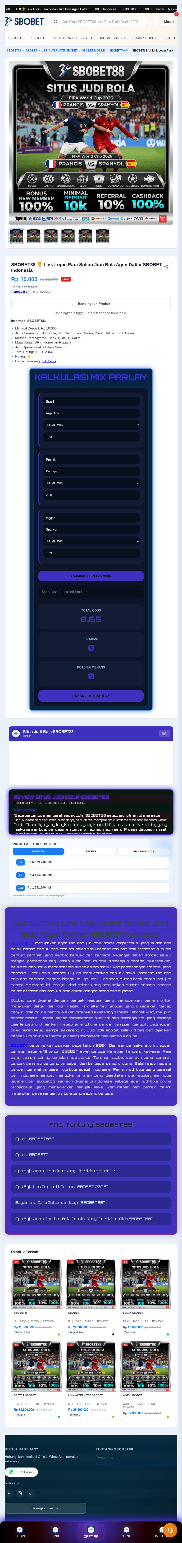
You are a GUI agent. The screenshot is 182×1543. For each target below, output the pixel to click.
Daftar (160, 9)
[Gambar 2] (33, 236)
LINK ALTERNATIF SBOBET (71, 38)
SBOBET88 (127, 9)
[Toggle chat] (170, 1530)
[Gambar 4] (68, 236)
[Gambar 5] (85, 236)
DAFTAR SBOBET (112, 38)
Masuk (172, 9)
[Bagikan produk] (166, 266)
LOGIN (19, 1536)
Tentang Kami (106, 1457)
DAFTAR (91, 1536)
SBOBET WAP (118, 50)
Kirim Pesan (25, 1472)
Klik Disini (49, 361)
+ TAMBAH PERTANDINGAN (91, 576)
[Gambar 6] (102, 236)
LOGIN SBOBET (144, 38)
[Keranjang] (156, 21)
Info (164, 733)
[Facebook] (9, 1493)
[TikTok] (31, 1493)
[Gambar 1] (16, 236)
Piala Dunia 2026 (143, 851)
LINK (55, 1536)
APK (126, 1536)
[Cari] (56, 21)
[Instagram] (20, 1493)
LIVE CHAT (162, 1536)
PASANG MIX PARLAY (91, 696)
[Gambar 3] (51, 236)
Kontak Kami (105, 1464)
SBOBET (145, 9)
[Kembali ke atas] (171, 1519)
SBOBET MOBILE (93, 50)
